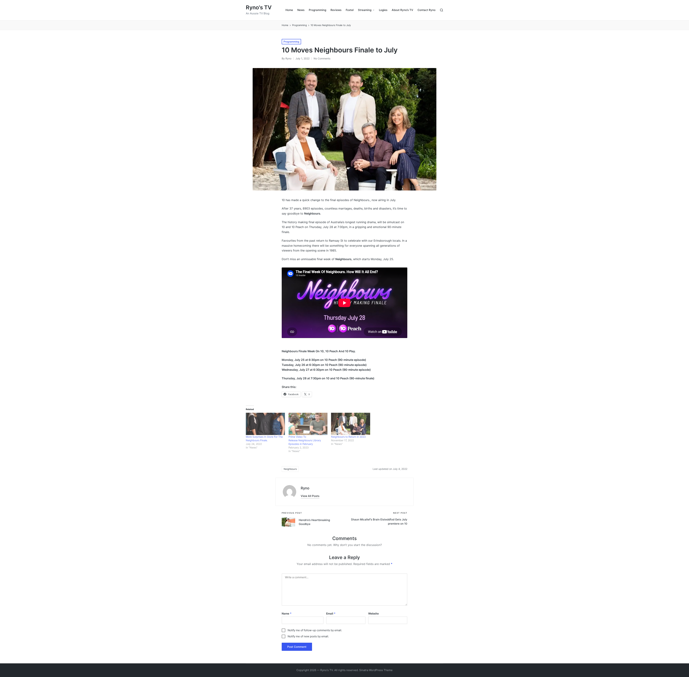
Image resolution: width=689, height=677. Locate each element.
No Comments (322, 58)
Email (330, 613)
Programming (291, 41)
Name (286, 613)
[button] (310, 496)
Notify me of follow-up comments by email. (315, 630)
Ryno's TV (259, 7)
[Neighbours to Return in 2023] (350, 424)
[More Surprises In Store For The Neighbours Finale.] (265, 424)
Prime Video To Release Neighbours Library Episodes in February (305, 440)
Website (373, 613)
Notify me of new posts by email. (308, 636)
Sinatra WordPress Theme (376, 670)
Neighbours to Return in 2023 (348, 436)
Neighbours (290, 468)
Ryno (305, 488)
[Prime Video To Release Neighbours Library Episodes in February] (308, 424)
